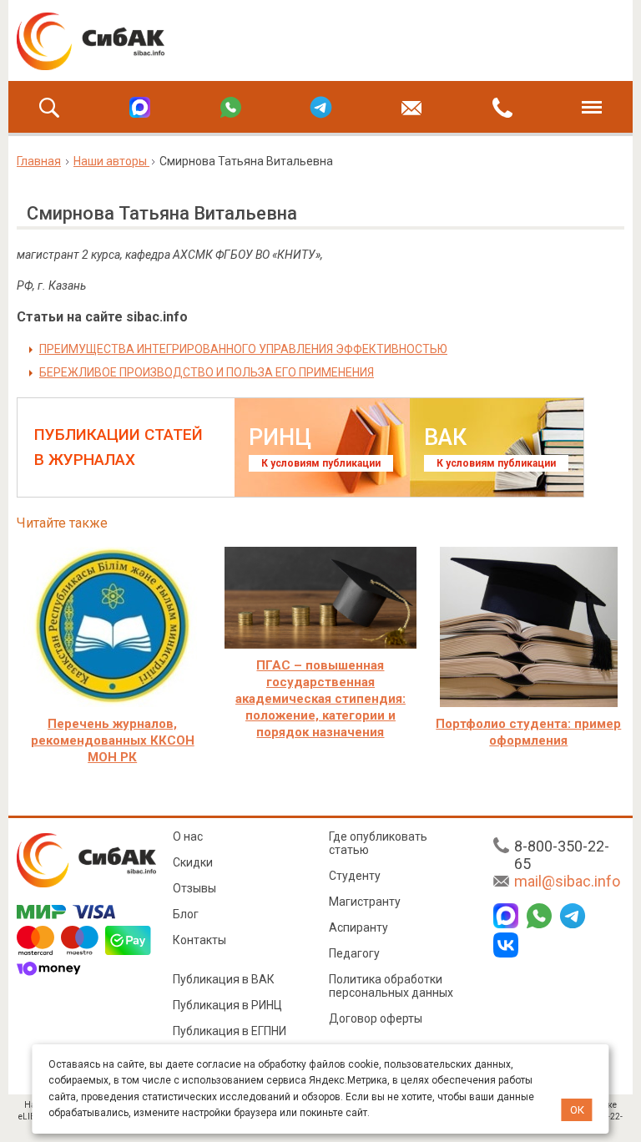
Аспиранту (358, 927)
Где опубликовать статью (378, 843)
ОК (577, 1110)
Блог (186, 914)
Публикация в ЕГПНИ (229, 1031)
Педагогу (354, 953)
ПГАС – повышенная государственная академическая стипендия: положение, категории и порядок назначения (320, 699)
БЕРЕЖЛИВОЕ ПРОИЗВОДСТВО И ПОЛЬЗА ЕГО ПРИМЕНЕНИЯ (206, 372)
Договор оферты (375, 1018)
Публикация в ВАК (224, 979)
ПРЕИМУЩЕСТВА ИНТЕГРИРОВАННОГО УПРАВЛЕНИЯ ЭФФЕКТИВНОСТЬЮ (243, 349)
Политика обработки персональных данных (391, 986)
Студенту (355, 875)
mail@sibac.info (567, 881)
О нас (188, 836)
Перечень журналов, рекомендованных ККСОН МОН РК (112, 740)
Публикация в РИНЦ (227, 1005)
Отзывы (194, 888)
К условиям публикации (321, 463)
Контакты (199, 940)
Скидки (193, 862)
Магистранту (365, 901)
